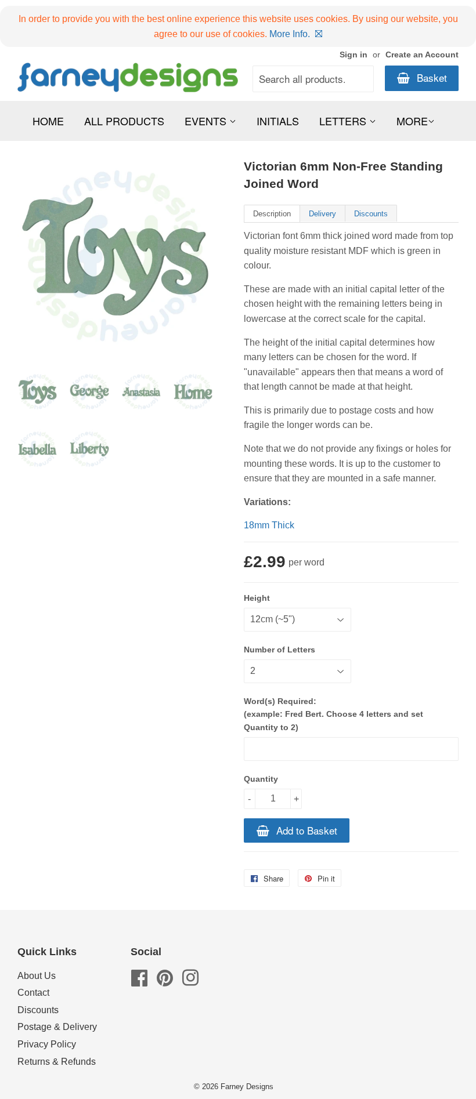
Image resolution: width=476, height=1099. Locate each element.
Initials (278, 120)
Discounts (371, 213)
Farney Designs (247, 1086)
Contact (33, 993)
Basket (430, 77)
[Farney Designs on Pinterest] (165, 981)
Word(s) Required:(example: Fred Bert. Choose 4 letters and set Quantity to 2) (333, 714)
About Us (36, 976)
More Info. (289, 34)
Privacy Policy (46, 1044)
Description (272, 213)
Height (257, 598)
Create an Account (422, 54)
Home (48, 120)
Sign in (353, 54)
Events (207, 120)
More (412, 120)
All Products (124, 120)
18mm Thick (269, 525)
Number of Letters (279, 649)
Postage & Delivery (57, 1027)
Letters (344, 120)
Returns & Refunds (56, 1062)
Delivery (322, 213)
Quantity (261, 779)
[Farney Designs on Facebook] (139, 981)
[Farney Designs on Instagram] (190, 981)
